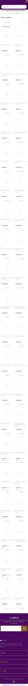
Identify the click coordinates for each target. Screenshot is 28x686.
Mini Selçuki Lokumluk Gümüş (6, 133)
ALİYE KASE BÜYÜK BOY (6, 481)
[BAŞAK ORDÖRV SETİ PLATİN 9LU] (21, 269)
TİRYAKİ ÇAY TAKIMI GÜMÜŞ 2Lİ (19, 249)
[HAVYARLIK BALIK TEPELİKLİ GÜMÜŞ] (21, 560)
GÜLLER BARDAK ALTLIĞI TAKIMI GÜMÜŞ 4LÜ (6, 307)
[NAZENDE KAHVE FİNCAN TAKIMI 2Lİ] (21, 473)
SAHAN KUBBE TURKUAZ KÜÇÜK (6, 599)
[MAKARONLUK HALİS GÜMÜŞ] (7, 560)
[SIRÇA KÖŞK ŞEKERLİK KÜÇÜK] (7, 502)
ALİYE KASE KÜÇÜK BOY (20, 452)
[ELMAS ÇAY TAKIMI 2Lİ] (7, 356)
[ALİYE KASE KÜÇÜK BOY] (21, 444)
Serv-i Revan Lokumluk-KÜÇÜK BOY (6, 74)
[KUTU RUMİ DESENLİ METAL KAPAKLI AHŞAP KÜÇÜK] (21, 414)
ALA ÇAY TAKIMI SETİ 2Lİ (6, 336)
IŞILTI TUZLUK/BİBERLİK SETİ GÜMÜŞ (20, 220)
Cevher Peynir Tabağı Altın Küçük (7, 395)
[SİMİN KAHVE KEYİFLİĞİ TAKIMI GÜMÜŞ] (7, 444)
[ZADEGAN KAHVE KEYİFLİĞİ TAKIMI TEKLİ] (21, 298)
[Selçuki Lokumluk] (7, 152)
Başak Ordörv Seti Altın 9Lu (21, 365)
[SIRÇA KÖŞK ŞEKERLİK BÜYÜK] (21, 502)
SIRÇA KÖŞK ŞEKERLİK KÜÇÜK (6, 511)
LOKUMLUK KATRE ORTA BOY (20, 133)
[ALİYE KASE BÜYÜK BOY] (7, 473)
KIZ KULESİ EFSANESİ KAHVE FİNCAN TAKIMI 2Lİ (21, 540)
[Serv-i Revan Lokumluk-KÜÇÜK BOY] (7, 65)
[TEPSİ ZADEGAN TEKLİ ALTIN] (21, 589)
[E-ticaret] (13, 684)
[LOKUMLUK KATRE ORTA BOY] (21, 123)
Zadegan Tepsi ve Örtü (6, 44)
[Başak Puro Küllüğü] (7, 414)
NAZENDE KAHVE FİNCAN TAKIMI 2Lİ (20, 482)
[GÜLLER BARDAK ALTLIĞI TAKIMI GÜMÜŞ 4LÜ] (7, 298)
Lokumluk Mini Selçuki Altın (21, 74)
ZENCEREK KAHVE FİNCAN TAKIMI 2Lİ (7, 540)
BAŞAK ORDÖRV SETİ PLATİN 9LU (20, 278)
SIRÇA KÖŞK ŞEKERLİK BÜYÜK (20, 511)
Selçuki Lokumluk (5, 161)
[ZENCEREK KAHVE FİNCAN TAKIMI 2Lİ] (7, 531)
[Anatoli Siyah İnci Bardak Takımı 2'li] (7, 94)
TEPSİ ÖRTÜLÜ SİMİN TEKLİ (20, 191)
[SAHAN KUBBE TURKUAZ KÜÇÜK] (7, 589)
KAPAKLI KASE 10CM (5, 190)
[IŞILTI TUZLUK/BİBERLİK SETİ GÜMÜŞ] (21, 211)
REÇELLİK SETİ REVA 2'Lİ (6, 219)
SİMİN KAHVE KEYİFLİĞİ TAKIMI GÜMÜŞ (6, 453)
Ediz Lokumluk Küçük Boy (7, 248)
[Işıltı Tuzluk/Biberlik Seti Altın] (21, 327)
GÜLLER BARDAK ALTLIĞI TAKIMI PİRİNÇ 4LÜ (20, 395)
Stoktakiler (7, 22)
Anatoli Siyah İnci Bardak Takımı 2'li (6, 104)
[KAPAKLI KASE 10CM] (7, 182)
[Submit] (24, 628)
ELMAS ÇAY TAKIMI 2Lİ (6, 365)
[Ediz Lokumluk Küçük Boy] (7, 240)
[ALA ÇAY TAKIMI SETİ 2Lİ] (7, 327)
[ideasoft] (6, 685)
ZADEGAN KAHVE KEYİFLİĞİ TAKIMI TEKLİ (20, 307)
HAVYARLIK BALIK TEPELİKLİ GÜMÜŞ (19, 569)
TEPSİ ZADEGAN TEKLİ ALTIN (20, 599)
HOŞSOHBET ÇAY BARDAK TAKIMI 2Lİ (7, 278)
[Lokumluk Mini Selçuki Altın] (21, 65)
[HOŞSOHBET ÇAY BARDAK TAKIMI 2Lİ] (7, 269)
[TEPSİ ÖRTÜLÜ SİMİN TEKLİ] (21, 182)
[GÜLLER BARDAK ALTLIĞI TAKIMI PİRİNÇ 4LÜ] (21, 385)
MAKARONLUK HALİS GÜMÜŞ (5, 569)
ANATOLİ (17, 13)
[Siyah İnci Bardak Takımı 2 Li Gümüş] (21, 94)
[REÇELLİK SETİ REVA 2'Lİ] (7, 211)
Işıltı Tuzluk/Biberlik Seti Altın (20, 336)
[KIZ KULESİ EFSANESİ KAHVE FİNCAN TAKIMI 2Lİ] (21, 531)
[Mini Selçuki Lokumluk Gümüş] (7, 123)
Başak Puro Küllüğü (5, 423)
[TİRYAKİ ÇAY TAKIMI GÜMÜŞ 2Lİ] (21, 240)
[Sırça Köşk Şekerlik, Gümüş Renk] (21, 152)
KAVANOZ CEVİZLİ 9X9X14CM (19, 45)
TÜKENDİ (7, 55)
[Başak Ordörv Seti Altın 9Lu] (21, 356)
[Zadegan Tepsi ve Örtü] (7, 36)
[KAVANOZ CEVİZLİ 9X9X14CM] (21, 36)
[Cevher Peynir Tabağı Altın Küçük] (7, 385)
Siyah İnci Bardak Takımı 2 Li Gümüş (21, 104)
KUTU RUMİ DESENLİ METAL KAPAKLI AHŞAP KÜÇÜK (20, 425)
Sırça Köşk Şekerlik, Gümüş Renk (21, 162)
